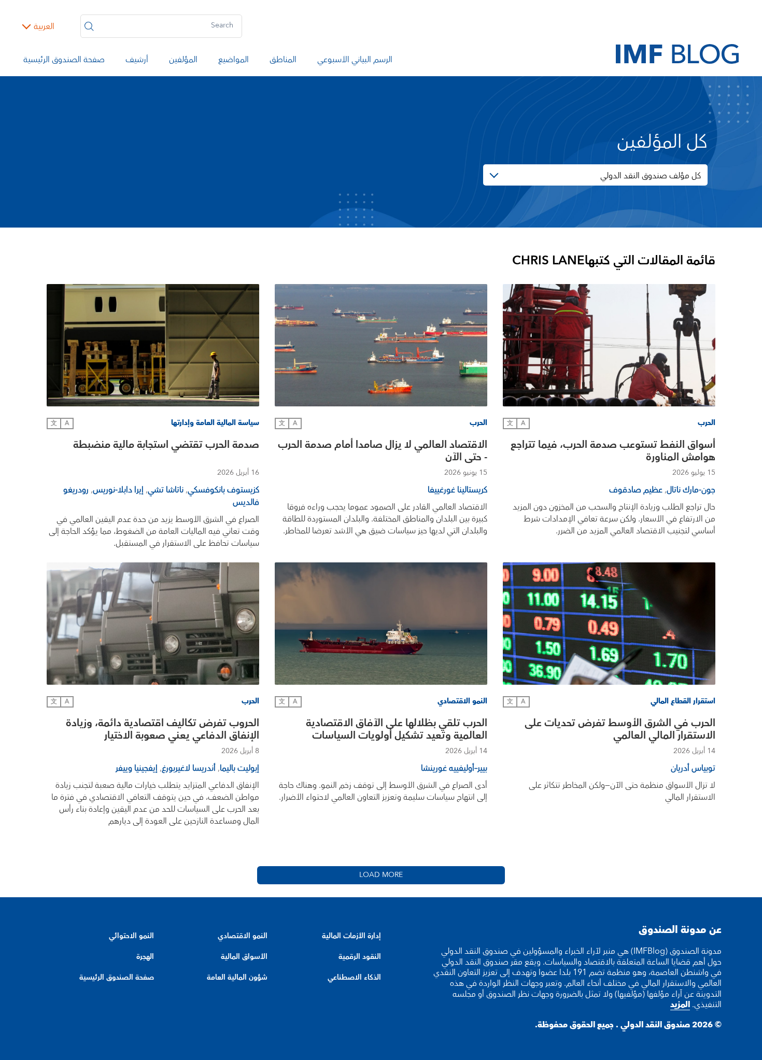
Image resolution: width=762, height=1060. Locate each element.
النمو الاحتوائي (131, 936)
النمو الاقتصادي (242, 936)
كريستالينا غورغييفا (457, 490)
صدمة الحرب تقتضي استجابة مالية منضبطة (166, 446)
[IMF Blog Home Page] (677, 53)
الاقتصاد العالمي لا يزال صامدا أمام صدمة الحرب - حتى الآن (382, 452)
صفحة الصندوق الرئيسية (64, 61)
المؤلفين (183, 61)
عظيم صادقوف (635, 490)
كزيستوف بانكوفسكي (223, 490)
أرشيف (136, 61)
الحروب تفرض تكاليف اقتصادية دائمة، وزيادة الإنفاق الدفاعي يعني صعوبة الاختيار (162, 730)
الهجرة (145, 957)
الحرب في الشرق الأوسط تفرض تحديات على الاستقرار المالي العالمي (620, 730)
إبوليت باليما (239, 768)
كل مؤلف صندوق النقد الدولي (650, 175)
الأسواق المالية (244, 957)
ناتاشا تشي (166, 490)
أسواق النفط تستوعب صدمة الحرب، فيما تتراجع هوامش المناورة (613, 452)
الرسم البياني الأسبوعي (354, 61)
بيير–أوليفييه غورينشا (454, 768)
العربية (44, 26)
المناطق (283, 61)
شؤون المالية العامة (237, 977)
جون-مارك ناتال (691, 490)
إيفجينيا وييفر (137, 768)
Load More (381, 875)
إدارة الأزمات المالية (351, 936)
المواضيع (233, 61)
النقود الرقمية (359, 957)
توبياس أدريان (693, 768)
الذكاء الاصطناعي (354, 977)
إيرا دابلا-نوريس (118, 490)
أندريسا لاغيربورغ (189, 768)
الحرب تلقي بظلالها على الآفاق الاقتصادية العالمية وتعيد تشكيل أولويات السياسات (396, 730)
